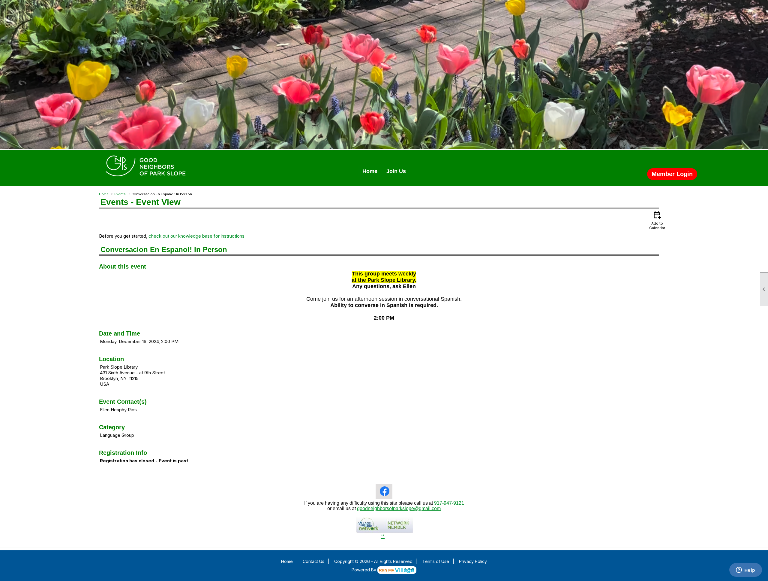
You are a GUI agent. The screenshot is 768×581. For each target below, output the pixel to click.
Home (369, 171)
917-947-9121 (449, 503)
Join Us (396, 171)
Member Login (672, 174)
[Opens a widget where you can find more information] (745, 570)
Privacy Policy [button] (473, 561)
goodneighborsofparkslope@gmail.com (399, 508)
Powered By (364, 569)
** (383, 536)
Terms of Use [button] (435, 561)
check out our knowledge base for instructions (196, 236)
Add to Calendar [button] (657, 220)
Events (120, 194)
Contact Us (313, 561)
